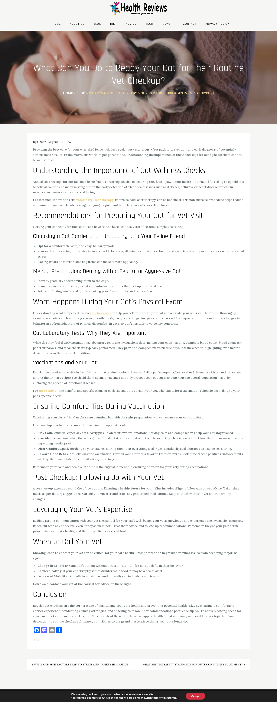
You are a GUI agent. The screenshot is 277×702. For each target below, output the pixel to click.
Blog (97, 24)
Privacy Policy (217, 24)
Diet (113, 24)
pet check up (99, 313)
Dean (42, 142)
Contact (189, 24)
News (166, 24)
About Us (77, 24)
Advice (131, 24)
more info (46, 390)
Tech (149, 24)
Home (57, 24)
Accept (195, 696)
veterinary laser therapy (95, 200)
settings (171, 698)
